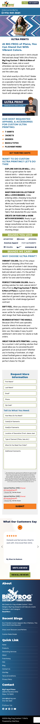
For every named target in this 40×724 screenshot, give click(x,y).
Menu (25, 3)
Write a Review (20, 568)
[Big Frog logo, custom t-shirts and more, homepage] (8, 2)
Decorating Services (9, 652)
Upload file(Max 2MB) (15, 489)
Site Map (5, 672)
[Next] (38, 546)
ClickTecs (15, 721)
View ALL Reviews (20, 575)
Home (4, 645)
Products (5, 648)
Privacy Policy (7, 679)
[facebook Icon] (3, 709)
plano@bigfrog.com (9, 698)
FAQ (3, 662)
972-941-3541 (12, 13)
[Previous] (2, 546)
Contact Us (6, 669)
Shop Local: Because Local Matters (14, 630)
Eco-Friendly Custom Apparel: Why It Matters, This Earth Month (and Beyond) (19, 624)
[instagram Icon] (12, 709)
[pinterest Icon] (9, 709)
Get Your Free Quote (20, 153)
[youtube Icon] (15, 709)
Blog (3, 665)
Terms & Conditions (9, 676)
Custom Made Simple (9, 634)
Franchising (6, 658)
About (4, 655)
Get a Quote (33, 3)
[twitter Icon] (6, 709)
